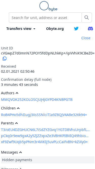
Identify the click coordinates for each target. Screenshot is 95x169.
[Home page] (49, 6)
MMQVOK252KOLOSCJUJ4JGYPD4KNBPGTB (36, 99)
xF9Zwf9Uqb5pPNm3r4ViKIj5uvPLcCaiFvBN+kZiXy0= (44, 141)
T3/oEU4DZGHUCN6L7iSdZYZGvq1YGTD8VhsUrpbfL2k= (45, 129)
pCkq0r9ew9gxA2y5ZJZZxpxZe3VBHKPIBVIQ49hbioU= (45, 135)
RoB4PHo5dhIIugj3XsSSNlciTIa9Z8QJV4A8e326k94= (44, 114)
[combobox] (45, 17)
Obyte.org (55, 28)
